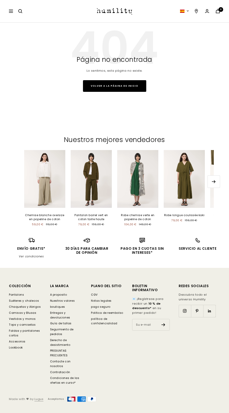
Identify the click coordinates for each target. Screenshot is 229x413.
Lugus (38, 399)
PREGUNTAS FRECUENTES (59, 353)
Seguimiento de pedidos (62, 331)
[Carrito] (218, 11)
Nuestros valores (62, 301)
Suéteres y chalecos (24, 301)
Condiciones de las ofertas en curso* (64, 380)
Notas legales (101, 301)
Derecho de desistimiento (60, 342)
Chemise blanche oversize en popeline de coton (44, 217)
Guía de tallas (61, 323)
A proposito (58, 295)
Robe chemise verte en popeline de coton (138, 217)
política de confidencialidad (104, 321)
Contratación (60, 372)
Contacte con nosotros (60, 363)
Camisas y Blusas (22, 313)
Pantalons (16, 295)
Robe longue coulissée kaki (184, 215)
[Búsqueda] (20, 11)
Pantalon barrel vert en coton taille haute (91, 217)
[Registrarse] (163, 324)
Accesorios (17, 341)
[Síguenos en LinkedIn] (209, 311)
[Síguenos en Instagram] (185, 311)
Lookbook (16, 347)
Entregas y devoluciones (60, 315)
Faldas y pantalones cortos (24, 333)
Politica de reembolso (107, 313)
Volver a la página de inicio (114, 86)
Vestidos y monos (22, 319)
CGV (94, 295)
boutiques (57, 307)
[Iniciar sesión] (207, 11)
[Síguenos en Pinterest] (197, 311)
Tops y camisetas (22, 325)
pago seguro (100, 307)
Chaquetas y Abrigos (25, 307)
